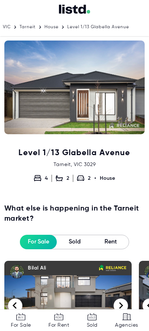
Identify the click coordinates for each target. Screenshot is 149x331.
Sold (75, 242)
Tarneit (28, 27)
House (51, 27)
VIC (7, 27)
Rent (111, 242)
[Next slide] (121, 305)
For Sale (38, 242)
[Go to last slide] (15, 305)
